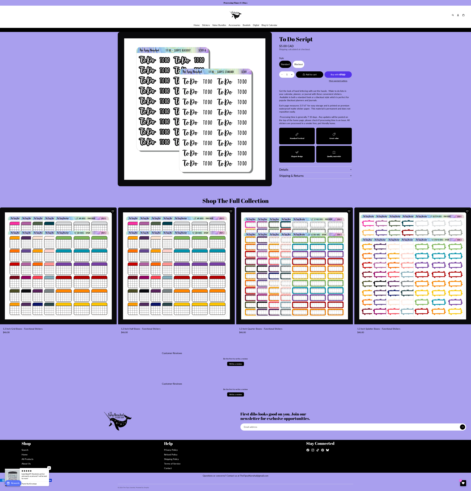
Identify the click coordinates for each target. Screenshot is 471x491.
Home (25, 454)
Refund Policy (170, 454)
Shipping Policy (171, 459)
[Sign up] (462, 427)
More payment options (338, 81)
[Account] (458, 15)
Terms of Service (172, 463)
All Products (27, 459)
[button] (113, 211)
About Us (26, 463)
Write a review (235, 364)
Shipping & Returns (291, 175)
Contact (168, 468)
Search (25, 449)
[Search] (453, 15)
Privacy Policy (171, 449)
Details (283, 169)
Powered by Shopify (142, 487)
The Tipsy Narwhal (129, 487)
